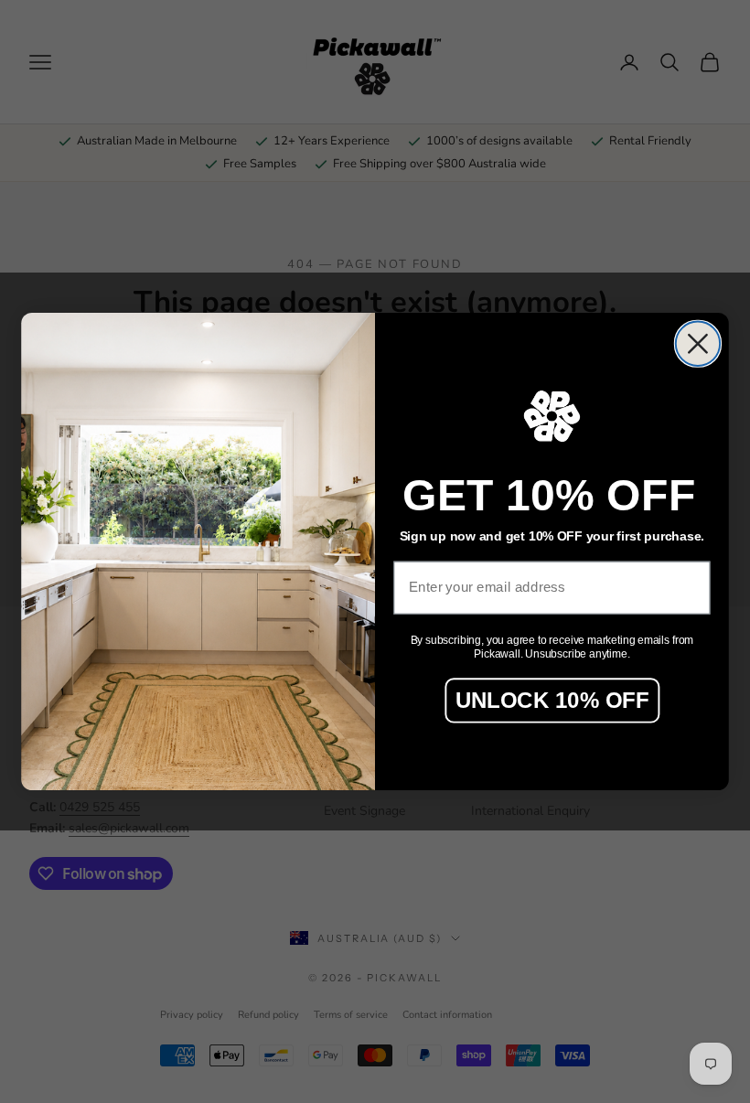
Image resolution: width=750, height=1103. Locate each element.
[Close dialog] (698, 344)
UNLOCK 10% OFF (552, 699)
